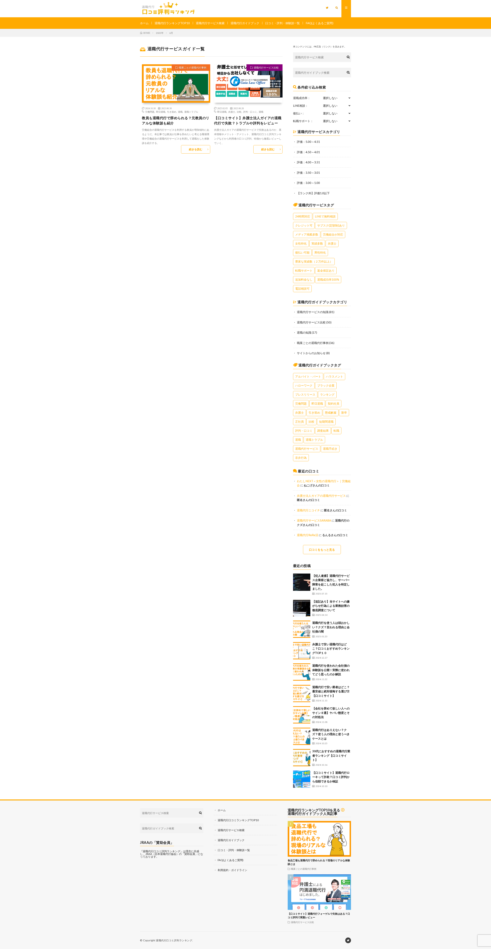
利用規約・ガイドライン (232, 870)
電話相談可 (302, 288)
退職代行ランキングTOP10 (172, 23)
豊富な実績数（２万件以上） (314, 261)
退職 (180, 112)
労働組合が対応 (333, 234)
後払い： (299, 113)
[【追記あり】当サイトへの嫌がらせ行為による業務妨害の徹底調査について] (301, 608)
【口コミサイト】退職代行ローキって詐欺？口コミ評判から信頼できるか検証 (331, 777)
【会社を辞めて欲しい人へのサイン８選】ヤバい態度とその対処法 (331, 713)
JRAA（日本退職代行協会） (162, 854)
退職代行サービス (306, 448)
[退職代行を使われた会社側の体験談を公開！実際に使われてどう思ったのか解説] (301, 672)
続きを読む (195, 149)
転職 (336, 430)
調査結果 (323, 430)
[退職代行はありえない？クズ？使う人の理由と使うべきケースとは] (301, 736)
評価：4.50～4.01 (308, 152)
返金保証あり (325, 270)
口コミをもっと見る (322, 549)
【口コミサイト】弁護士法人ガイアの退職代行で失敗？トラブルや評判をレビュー (248, 120)
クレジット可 (303, 225)
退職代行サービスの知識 (313, 312)
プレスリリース (305, 394)
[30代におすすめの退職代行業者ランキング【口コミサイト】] (301, 757)
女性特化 (301, 243)
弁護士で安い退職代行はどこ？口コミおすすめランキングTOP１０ (331, 648)
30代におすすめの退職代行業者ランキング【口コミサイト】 (331, 755)
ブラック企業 (325, 385)
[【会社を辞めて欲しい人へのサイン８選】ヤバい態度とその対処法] (301, 714)
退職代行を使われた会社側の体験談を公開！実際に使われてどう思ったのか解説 (331, 670)
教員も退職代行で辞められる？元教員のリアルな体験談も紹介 (175, 120)
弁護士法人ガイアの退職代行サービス (321, 495)
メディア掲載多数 (306, 234)
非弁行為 (301, 457)
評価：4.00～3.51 (308, 162)
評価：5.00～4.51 (308, 141)
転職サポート (303, 270)
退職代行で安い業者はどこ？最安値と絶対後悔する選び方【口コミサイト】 (331, 691)
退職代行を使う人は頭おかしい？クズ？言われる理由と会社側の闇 (331, 627)
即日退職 (160, 112)
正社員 (299, 421)
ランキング (327, 394)
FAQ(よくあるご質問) (319, 23)
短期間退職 (326, 421)
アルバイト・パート (308, 376)
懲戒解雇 (330, 412)
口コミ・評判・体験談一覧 (282, 23)
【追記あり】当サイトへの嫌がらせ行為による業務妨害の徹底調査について (331, 606)
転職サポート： (303, 121)
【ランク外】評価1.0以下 (313, 193)
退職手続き (330, 448)
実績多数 (317, 243)
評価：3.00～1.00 (308, 182)
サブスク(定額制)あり (331, 225)
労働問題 (149, 112)
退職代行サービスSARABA (314, 520)
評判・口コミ (250, 112)
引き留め (171, 112)
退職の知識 (304, 332)
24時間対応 (302, 216)
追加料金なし (303, 279)
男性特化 (320, 252)
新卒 (344, 412)
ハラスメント (334, 376)
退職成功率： (301, 98)
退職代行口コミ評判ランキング (174, 940)
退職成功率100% (328, 279)
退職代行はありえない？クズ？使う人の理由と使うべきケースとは (331, 734)
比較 (239, 112)
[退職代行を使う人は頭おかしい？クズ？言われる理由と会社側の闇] (301, 629)
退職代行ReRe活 (307, 535)
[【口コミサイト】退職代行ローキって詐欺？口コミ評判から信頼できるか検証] (301, 779)
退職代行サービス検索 (210, 23)
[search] (348, 57)
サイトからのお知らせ (311, 353)
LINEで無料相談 (325, 216)
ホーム (144, 23)
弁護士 (231, 112)
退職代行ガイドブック (245, 23)
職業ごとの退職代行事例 (192, 67)
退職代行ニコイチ (308, 510)
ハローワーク (303, 385)
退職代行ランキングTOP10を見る (314, 810)
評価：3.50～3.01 (308, 172)
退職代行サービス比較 (266, 67)
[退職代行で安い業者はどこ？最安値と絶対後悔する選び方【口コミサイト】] (301, 693)
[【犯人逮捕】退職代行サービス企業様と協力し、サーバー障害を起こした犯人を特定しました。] (301, 582)
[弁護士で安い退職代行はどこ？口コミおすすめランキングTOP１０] (301, 650)
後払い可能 (302, 252)
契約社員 (333, 403)
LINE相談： (300, 105)
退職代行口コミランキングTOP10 (238, 820)
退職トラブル (191, 112)
